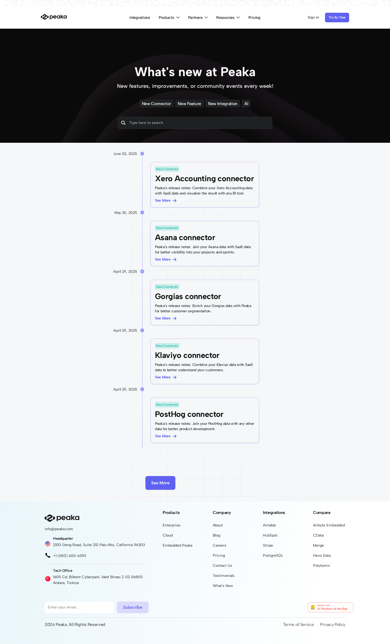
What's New (223, 586)
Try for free (337, 17)
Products (166, 17)
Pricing (254, 17)
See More (163, 200)
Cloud (168, 535)
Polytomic (321, 565)
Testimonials (224, 575)
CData (318, 535)
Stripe (268, 545)
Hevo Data (322, 555)
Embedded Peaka (177, 545)
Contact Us (222, 565)
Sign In (313, 17)
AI (246, 103)
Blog (216, 535)
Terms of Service (298, 624)
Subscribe (132, 607)
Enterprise (171, 525)
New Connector (156, 103)
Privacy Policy (332, 624)
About (218, 525)
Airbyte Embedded (329, 525)
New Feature (189, 103)
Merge (318, 545)
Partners (195, 17)
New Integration (222, 103)
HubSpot (270, 535)
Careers (219, 545)
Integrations (139, 17)
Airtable (269, 525)
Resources (225, 17)
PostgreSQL (273, 555)
